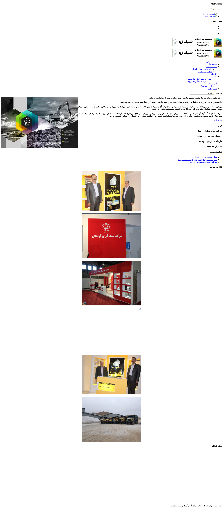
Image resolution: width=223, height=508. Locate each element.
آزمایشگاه (212, 84)
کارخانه (213, 74)
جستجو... (218, 93)
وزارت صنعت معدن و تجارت (204, 157)
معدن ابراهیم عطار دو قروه (200, 81)
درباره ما (213, 64)
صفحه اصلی (211, 62)
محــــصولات (211, 67)
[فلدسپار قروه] (197, 46)
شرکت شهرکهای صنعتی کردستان (202, 162)
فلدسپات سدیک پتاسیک (202, 69)
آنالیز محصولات (205, 86)
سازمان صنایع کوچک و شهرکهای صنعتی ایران (197, 160)
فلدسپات (218, 120)
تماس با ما (212, 89)
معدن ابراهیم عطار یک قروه (200, 79)
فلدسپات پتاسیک (205, 71)
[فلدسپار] (111, 441)
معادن (214, 76)
